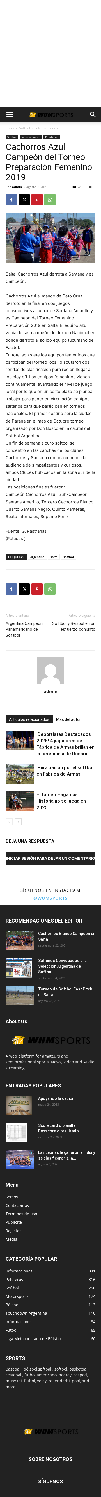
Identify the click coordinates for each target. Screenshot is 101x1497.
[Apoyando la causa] (19, 1105)
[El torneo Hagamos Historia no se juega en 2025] (20, 801)
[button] (10, 114)
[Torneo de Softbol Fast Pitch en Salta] (20, 995)
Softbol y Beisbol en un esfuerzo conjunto (73, 626)
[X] (24, 199)
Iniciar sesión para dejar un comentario (50, 858)
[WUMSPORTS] (50, 1050)
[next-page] (18, 821)
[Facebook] (11, 199)
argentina (37, 557)
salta (53, 557)
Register (13, 1230)
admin (17, 187)
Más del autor (68, 719)
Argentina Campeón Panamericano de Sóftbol (24, 629)
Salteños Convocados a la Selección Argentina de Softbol (62, 966)
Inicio (10, 128)
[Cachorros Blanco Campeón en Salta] (20, 940)
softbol (68, 557)
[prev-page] (9, 821)
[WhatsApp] (50, 199)
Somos (12, 1197)
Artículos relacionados (29, 719)
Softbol (24, 128)
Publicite (14, 1222)
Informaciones (46, 128)
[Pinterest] (37, 199)
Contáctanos (17, 1205)
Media (11, 1239)
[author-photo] (50, 683)
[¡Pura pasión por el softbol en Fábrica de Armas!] (20, 774)
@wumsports (50, 898)
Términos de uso (21, 1213)
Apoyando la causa (55, 1098)
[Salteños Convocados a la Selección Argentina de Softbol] (19, 968)
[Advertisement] (50, 53)
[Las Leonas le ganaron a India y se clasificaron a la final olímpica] (20, 1159)
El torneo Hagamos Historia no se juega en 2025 (61, 801)
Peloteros (51, 137)
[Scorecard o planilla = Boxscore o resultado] (16, 1132)
